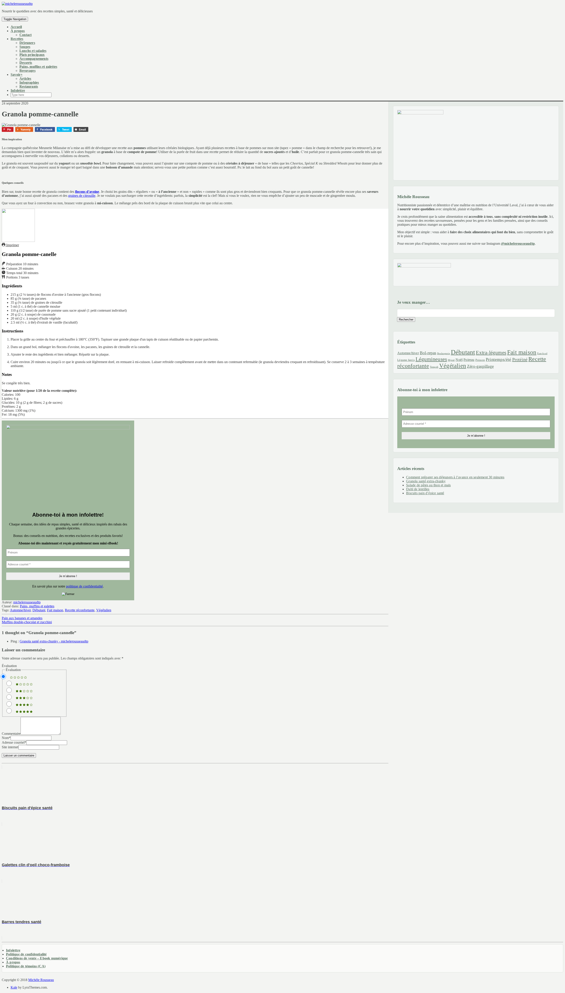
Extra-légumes (491, 352)
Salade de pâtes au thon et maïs (428, 485)
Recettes (17, 39)
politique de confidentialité (84, 586)
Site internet (10, 747)
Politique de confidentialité (26, 954)
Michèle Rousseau (41, 980)
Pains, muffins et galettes (38, 66)
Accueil (16, 27)
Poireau (468, 360)
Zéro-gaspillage (480, 366)
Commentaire (11, 733)
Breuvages (27, 70)
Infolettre (18, 90)
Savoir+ (17, 74)
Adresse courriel (14, 742)
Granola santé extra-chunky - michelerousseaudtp (54, 641)
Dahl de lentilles (417, 489)
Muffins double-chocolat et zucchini (27, 622)
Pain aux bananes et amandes (22, 618)
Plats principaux (32, 55)
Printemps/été (498, 359)
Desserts (25, 62)
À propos (18, 31)
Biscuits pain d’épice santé (425, 493)
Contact (25, 35)
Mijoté (451, 360)
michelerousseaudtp (27, 602)
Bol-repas (428, 353)
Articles (25, 78)
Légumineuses (431, 359)
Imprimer (12, 245)
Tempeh (434, 367)
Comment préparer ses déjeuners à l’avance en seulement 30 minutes (455, 477)
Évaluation (9, 666)
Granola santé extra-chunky (426, 481)
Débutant (38, 610)
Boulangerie (443, 353)
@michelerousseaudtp (518, 243)
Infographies (29, 82)
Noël (459, 360)
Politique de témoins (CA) (25, 966)
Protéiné (520, 359)
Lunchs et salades (32, 51)
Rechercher (406, 319)
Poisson (480, 360)
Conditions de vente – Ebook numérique (37, 958)
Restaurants (28, 86)
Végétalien (103, 610)
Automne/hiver (20, 610)
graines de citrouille (81, 195)
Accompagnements (33, 59)
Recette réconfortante (79, 610)
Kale (14, 987)
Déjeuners (27, 43)
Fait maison (55, 610)
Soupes (24, 47)
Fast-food (542, 353)
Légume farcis (406, 360)
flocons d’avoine (87, 191)
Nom (6, 738)
